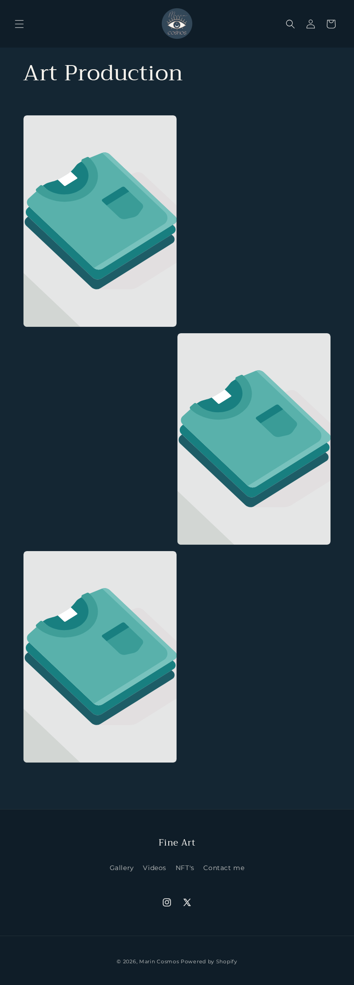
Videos (154, 868)
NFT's (185, 868)
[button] (19, 24)
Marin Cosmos (159, 961)
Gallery (122, 868)
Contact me (223, 868)
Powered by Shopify (209, 961)
